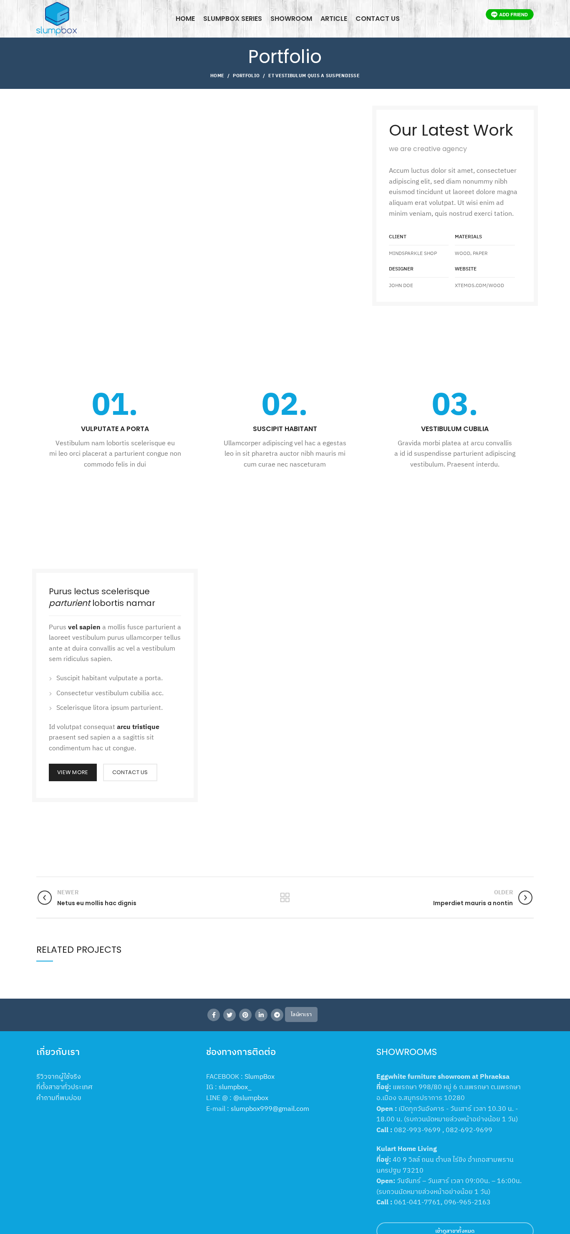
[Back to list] (285, 897)
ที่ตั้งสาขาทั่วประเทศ (64, 1087)
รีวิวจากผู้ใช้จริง (58, 1076)
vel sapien (84, 627)
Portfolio (246, 75)
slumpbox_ (235, 1087)
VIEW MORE (72, 772)
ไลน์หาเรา (301, 1014)
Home (217, 75)
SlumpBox (260, 1076)
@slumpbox (250, 1097)
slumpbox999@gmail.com (270, 1108)
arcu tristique (138, 726)
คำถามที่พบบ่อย (58, 1097)
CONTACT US (130, 772)
